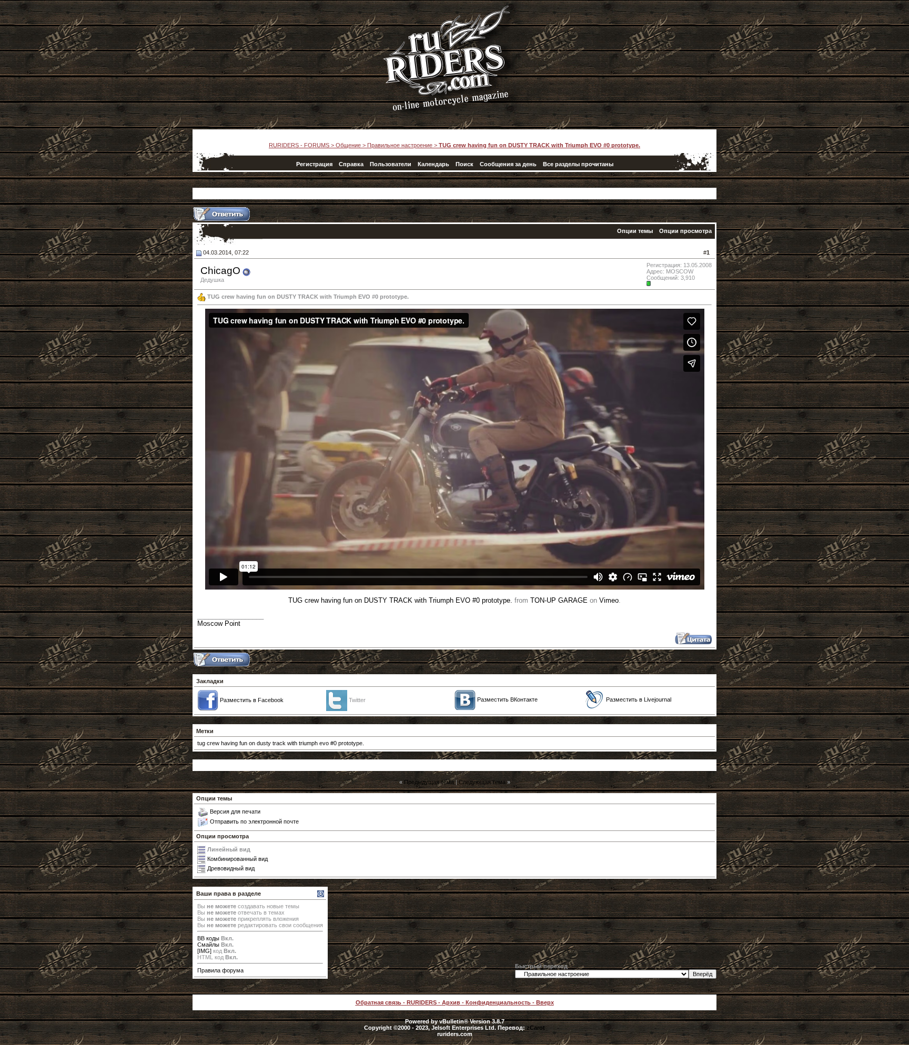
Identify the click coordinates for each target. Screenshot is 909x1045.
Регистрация (314, 164)
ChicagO (220, 270)
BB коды (208, 938)
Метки (205, 731)
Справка (351, 164)
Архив (451, 1002)
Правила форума (220, 970)
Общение (348, 145)
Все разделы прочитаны (578, 164)
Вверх (545, 1002)
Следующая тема (482, 782)
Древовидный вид (231, 868)
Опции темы (635, 231)
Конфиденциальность (498, 1002)
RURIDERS (422, 1002)
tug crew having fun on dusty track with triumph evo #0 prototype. (280, 743)
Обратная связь (378, 1002)
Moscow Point (218, 623)
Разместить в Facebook (252, 699)
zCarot (536, 1027)
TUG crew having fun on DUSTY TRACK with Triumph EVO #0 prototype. (400, 600)
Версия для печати (235, 811)
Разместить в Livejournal (638, 699)
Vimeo (609, 600)
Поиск (464, 164)
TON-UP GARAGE (559, 600)
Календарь (433, 164)
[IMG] (204, 951)
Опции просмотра (685, 231)
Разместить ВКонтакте (507, 699)
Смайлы (208, 944)
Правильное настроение (399, 145)
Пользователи (390, 164)
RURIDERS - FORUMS (299, 145)
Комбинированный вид (237, 858)
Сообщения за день (508, 164)
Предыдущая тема (429, 782)
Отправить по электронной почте (254, 821)
